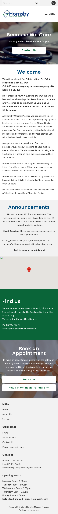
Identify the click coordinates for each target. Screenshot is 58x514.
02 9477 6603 (14, 463)
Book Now (28, 379)
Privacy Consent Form (13, 446)
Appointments (9, 437)
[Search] (37, 3)
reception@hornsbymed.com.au (25, 467)
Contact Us (29, 50)
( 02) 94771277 (12, 324)
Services (6, 418)
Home (5, 409)
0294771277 (16, 460)
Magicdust (34, 510)
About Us (7, 414)
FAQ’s (5, 432)
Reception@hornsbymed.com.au (20, 328)
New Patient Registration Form (29, 387)
